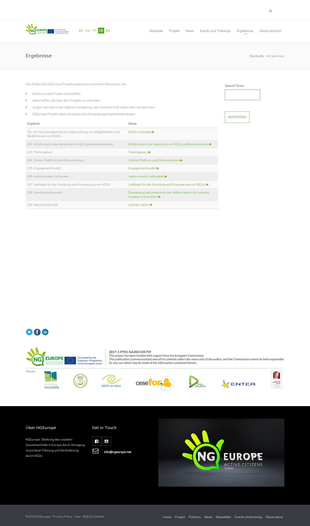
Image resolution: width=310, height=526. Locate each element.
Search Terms (234, 85)
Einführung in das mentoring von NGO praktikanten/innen (168, 144)
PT (94, 30)
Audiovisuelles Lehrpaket (146, 176)
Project (180, 517)
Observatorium (270, 31)
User (77, 516)
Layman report (139, 204)
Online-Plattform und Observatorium (154, 160)
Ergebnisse (245, 31)
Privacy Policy (62, 516)
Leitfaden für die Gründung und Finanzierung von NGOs (167, 184)
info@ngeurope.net (117, 452)
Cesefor (99, 516)
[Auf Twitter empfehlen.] (29, 331)
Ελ (108, 30)
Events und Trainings (215, 31)
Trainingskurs (138, 152)
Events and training (248, 517)
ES (88, 30)
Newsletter (223, 517)
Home (167, 517)
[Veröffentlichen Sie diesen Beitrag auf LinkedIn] (45, 331)
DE (101, 30)
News (208, 517)
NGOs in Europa (139, 132)
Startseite (156, 31)
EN (81, 30)
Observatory (274, 517)
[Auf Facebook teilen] (37, 331)
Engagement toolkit (142, 168)
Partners (195, 517)
